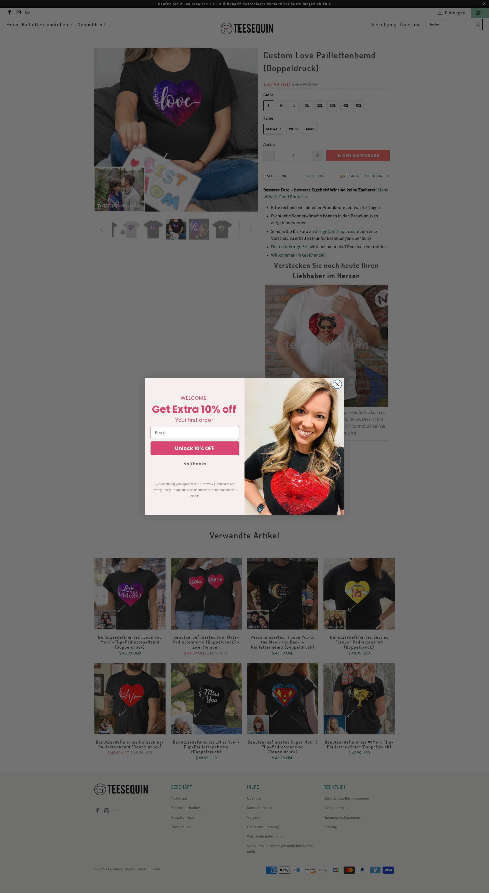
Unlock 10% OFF (195, 448)
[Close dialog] (337, 384)
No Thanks (194, 464)
